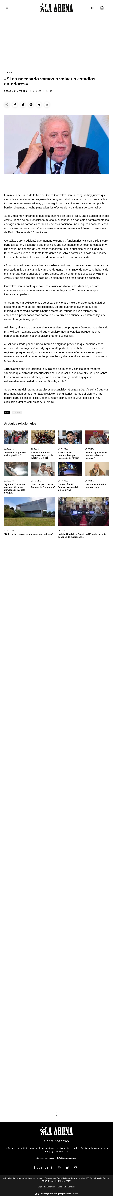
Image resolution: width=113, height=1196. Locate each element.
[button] (15, 104)
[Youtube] (76, 1168)
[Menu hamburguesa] (7, 7)
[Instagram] (59, 1168)
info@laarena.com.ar (67, 1158)
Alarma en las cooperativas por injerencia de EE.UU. (68, 455)
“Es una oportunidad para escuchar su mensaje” (96, 455)
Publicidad (61, 1187)
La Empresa (49, 1187)
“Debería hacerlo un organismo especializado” (28, 534)
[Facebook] (51, 1168)
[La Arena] (56, 8)
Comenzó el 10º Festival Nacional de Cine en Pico (68, 487)
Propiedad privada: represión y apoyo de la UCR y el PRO (42, 455)
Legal (40, 1187)
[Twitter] (67, 1168)
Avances (16, 413)
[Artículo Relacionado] (16, 437)
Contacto (71, 1187)
